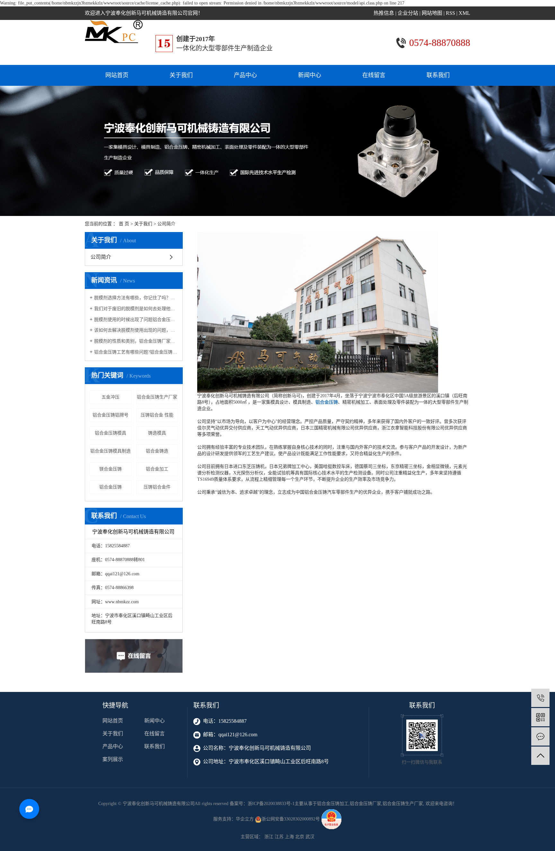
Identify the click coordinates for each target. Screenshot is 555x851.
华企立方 (245, 819)
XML (464, 13)
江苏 (279, 836)
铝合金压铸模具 (110, 433)
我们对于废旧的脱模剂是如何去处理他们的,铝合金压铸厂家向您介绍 (136, 308)
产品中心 (245, 75)
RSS (450, 13)
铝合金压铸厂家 (365, 803)
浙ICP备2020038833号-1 (271, 803)
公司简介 (101, 257)
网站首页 (116, 75)
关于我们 (181, 75)
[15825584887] (540, 698)
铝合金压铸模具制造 (110, 451)
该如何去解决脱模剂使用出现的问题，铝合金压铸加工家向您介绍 (136, 330)
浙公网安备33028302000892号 (291, 819)
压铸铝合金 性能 (157, 415)
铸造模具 (157, 433)
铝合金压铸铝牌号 (110, 415)
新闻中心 (309, 75)
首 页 (124, 223)
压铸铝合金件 (157, 487)
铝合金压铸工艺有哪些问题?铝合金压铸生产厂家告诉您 (136, 352)
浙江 (268, 836)
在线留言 (373, 75)
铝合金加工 (157, 469)
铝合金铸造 (157, 451)
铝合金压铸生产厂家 (157, 397)
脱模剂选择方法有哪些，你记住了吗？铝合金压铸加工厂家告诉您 (136, 297)
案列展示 (112, 759)
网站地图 (432, 13)
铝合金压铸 (110, 487)
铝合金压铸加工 (332, 803)
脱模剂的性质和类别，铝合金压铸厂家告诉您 (136, 341)
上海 (289, 836)
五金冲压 (110, 397)
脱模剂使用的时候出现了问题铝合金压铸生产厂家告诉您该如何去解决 (136, 319)
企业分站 (408, 13)
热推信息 (384, 13)
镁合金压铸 (110, 469)
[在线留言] (540, 736)
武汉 (309, 836)
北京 (299, 836)
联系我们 (438, 75)
